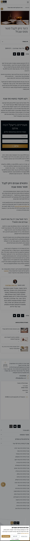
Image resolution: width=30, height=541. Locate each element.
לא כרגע (15, 536)
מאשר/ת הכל (6, 536)
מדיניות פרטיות (25, 533)
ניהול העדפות (24, 536)
